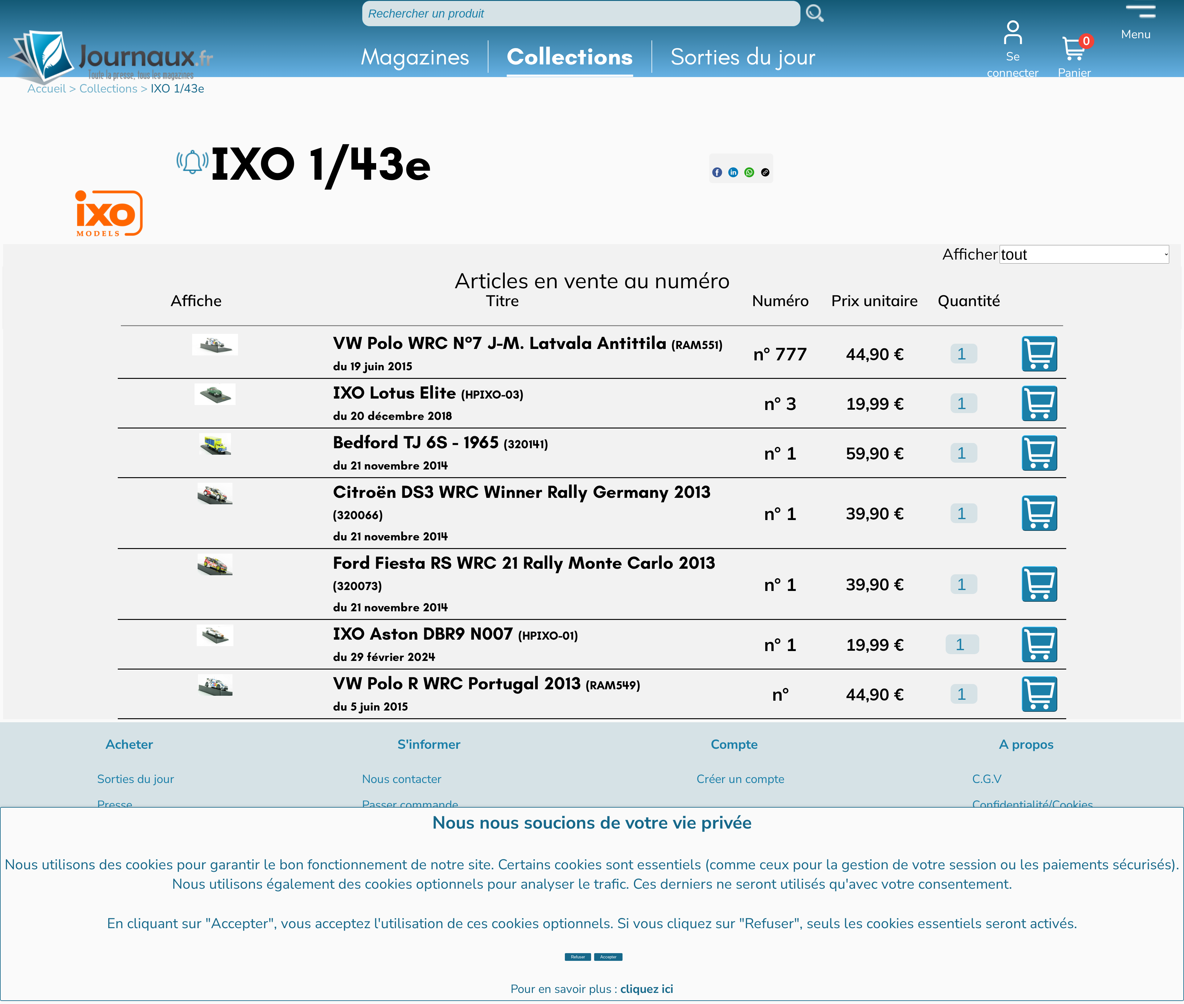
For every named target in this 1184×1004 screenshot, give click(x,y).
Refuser (578, 957)
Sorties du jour (743, 56)
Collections (570, 56)
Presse (114, 805)
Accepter (608, 957)
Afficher (970, 253)
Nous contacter (402, 779)
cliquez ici (646, 989)
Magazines (415, 56)
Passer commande (410, 805)
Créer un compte (740, 779)
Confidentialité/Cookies (1032, 805)
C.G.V (986, 779)
